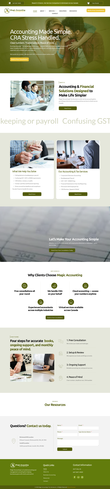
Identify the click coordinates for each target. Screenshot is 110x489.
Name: (59, 425)
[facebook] (74, 477)
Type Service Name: (85, 432)
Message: (60, 438)
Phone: (59, 432)
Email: (80, 425)
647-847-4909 (78, 472)
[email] (78, 477)
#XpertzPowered (71, 487)
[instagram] (82, 477)
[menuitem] (35, 11)
